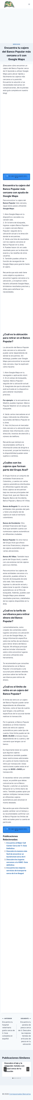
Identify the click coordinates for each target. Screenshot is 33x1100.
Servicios (16, 44)
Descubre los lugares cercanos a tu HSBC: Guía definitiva (17, 862)
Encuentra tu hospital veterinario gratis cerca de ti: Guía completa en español (8, 1029)
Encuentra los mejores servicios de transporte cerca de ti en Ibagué (16, 870)
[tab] (12, 1078)
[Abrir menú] (29, 4)
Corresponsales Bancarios (20, 1094)
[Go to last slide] (5, 1069)
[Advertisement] (16, 25)
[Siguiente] (27, 1069)
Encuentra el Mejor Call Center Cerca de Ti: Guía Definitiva (16, 845)
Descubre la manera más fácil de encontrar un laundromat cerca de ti (16, 854)
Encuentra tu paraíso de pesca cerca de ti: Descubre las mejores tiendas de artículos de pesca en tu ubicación (24, 1031)
